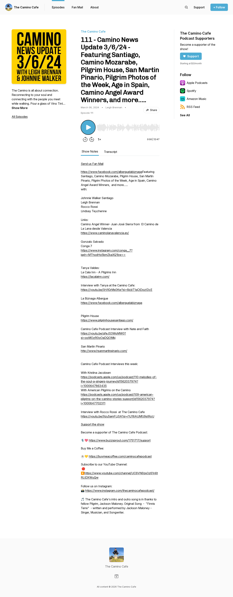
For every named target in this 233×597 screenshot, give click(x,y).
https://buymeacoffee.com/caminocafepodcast (120, 456)
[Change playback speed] (99, 139)
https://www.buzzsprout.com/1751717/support (120, 440)
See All (185, 115)
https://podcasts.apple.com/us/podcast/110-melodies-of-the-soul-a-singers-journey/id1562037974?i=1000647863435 (119, 381)
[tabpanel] (120, 340)
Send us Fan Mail (92, 164)
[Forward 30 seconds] (91, 139)
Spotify (191, 91)
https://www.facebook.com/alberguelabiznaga (111, 172)
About (94, 7)
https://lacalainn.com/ (95, 276)
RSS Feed (193, 107)
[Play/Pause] (88, 127)
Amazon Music (196, 99)
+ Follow (219, 7)
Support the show (92, 424)
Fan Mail (77, 7)
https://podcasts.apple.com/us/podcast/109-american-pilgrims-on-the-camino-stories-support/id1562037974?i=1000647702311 (118, 399)
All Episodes (20, 116)
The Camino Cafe (26, 7)
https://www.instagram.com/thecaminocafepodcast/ (119, 490)
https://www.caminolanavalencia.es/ (105, 233)
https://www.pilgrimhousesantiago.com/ (107, 320)
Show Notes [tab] (90, 151)
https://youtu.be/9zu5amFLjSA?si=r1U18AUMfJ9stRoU (117, 416)
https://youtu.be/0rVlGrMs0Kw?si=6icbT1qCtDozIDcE (116, 289)
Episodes (58, 7)
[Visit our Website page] (116, 576)
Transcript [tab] (110, 152)
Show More (20, 108)
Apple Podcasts (197, 83)
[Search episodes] (186, 7)
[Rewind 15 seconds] (85, 139)
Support (193, 56)
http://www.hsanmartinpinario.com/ (104, 351)
